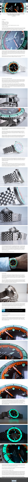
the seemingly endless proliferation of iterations (20, 473)
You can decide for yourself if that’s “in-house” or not (17, 81)
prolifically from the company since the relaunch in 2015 (16, 53)
